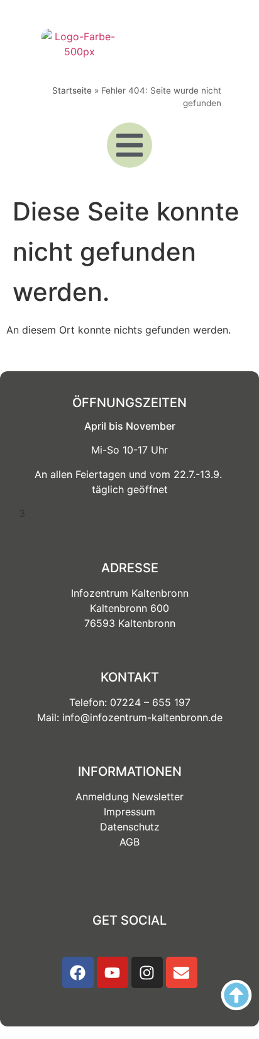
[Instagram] (147, 972)
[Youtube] (112, 972)
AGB (129, 841)
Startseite (72, 90)
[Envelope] (181, 972)
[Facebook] (78, 972)
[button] (129, 145)
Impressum (129, 811)
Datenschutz (130, 826)
